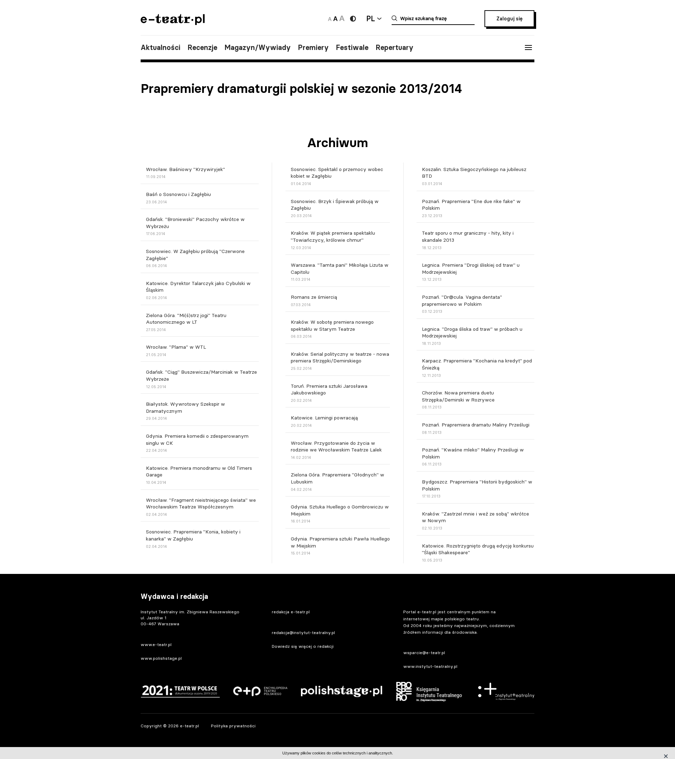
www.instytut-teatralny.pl (430, 666)
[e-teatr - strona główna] (173, 23)
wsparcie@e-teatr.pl (424, 652)
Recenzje (202, 47)
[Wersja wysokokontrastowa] (352, 18)
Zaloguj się (509, 18)
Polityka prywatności (233, 725)
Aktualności (160, 47)
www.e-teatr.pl (156, 644)
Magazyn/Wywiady (257, 47)
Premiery (313, 47)
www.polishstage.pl (161, 658)
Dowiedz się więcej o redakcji (303, 646)
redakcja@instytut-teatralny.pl (303, 632)
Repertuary (394, 47)
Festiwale (352, 47)
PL (370, 18)
